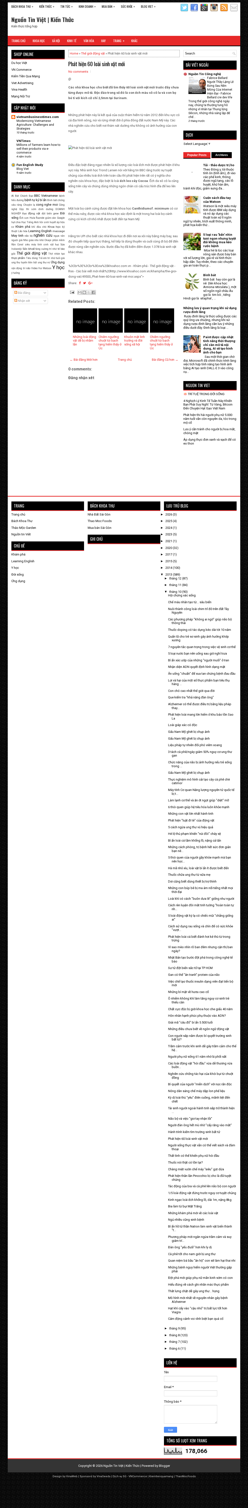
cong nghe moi (47, 204)
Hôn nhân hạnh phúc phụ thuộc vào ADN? (197, 1015)
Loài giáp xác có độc (182, 725)
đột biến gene (50, 213)
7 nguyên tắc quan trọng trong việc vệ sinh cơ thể (202, 647)
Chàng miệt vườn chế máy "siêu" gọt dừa (196, 1169)
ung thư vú (44, 262)
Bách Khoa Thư (21, 521)
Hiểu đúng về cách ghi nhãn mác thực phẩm (198, 1284)
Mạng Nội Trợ (20, 96)
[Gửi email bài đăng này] (79, 292)
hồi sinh (44, 222)
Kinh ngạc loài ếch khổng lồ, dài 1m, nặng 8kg (200, 1200)
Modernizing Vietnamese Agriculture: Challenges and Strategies (35, 124)
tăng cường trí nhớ (46, 248)
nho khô (39, 240)
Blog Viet (148, 6)
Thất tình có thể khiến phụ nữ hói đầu (193, 1155)
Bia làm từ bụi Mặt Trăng (185, 1206)
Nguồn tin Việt (21, 534)
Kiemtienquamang (161, 1476)
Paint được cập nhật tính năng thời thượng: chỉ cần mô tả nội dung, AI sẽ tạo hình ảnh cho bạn (219, 344)
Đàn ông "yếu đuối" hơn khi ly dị (190, 1247)
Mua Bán (108, 6)
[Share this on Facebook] (80, 283)
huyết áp (55, 222)
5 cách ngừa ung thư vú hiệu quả (190, 827)
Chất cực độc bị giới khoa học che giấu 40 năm (200, 1009)
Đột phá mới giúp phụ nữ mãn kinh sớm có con (200, 1278)
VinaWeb (72, 1476)
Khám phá (23, 226)
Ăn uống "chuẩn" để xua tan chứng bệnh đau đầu (201, 673)
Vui (40, 268)
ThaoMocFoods (185, 1476)
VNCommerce (138, 1476)
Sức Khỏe (128, 6)
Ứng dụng (58, 262)
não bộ (28, 235)
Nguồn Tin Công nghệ (204, 74)
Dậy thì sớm (27, 209)
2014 (169, 568)
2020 (169, 548)
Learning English (40, 231)
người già (17, 240)
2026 (169, 514)
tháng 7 (174, 1342)
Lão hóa (22, 231)
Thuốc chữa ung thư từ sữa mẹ (189, 874)
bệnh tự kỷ (31, 200)
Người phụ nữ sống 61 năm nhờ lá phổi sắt (197, 1056)
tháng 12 (175, 578)
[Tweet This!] (84, 283)
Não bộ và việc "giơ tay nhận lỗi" (190, 1118)
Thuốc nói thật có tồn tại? (185, 1162)
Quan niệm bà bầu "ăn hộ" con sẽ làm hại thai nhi (201, 1260)
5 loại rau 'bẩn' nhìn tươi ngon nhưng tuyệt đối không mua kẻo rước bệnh (219, 240)
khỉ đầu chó (38, 226)
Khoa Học (39, 40)
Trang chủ (125, 359)
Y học (58, 267)
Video (34, 268)
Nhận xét (23, 301)
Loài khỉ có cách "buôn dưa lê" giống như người (201, 898)
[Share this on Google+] (90, 283)
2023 (169, 534)
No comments (78, 71)
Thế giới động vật (93, 53)
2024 (169, 528)
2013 (169, 574)
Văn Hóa (89, 40)
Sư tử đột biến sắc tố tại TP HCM (190, 968)
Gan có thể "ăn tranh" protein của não (194, 975)
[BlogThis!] (84, 292)
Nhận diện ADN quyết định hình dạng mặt (196, 667)
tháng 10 (175, 592)
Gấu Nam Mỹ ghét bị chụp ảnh (189, 732)
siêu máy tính (33, 244)
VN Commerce (21, 69)
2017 (169, 554)
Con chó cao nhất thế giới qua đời (191, 691)
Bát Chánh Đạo (24, 195)
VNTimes (23, 141)
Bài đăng (23, 293)
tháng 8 (174, 1335)
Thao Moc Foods (100, 521)
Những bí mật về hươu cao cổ (188, 992)
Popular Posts (197, 155)
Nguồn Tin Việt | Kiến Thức (42, 19)
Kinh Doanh (87, 6)
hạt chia (16, 222)
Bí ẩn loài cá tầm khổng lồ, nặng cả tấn (194, 840)
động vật (34, 213)
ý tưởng (15, 272)
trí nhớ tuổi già (56, 258)
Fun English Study (29, 165)
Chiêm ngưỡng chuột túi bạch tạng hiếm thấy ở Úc (110, 342)
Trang (118, 40)
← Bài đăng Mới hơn (84, 359)
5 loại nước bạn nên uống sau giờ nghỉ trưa (197, 653)
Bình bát (52, 200)
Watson (47, 268)
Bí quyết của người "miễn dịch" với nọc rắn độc (200, 1084)
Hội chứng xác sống (182, 595)
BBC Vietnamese (46, 195)
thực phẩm (18, 258)
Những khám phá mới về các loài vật (193, 1213)
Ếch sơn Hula (27, 217)
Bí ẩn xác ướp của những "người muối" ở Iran (198, 660)
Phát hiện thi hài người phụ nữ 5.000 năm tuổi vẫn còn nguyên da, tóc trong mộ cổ (209, 418)
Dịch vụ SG (119, 1476)
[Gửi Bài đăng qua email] (71, 292)
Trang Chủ (18, 40)
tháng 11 (175, 585)
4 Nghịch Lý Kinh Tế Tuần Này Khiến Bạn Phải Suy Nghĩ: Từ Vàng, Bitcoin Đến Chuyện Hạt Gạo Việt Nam (207, 404)
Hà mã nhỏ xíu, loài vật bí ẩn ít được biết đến (198, 868)
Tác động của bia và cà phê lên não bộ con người (202, 1186)
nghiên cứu (43, 235)
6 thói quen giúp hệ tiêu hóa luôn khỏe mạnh (198, 807)
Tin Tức (66, 6)
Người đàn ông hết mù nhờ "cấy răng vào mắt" (200, 1125)
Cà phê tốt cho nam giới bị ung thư (192, 1254)
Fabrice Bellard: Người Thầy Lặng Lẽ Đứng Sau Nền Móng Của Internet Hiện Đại (220, 85)
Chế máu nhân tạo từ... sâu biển (189, 602)
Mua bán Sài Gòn (99, 528)
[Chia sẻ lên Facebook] (93, 292)
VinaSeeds (103, 1476)
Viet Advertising (22, 83)
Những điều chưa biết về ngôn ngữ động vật (198, 1029)
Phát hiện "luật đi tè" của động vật (191, 820)
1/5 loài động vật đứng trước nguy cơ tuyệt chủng (202, 1193)
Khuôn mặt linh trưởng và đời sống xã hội (134, 340)
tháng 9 (174, 1328)
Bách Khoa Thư (22, 6)
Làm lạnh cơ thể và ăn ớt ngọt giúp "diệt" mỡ (198, 800)
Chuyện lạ (29, 204)
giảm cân (50, 217)
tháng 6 (174, 1348)
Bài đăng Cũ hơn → (165, 359)
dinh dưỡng (46, 209)
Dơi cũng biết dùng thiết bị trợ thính (192, 881)
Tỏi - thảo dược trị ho (218, 165)
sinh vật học (51, 244)
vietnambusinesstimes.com (37, 117)
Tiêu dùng (32, 258)
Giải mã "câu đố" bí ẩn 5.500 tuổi (190, 1022)
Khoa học (54, 226)
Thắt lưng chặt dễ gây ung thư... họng (193, 1291)
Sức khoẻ (28, 248)
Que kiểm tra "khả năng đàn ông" (191, 697)
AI (12, 195)
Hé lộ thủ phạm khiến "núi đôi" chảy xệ (194, 834)
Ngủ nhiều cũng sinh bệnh (186, 1219)
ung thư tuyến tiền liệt (24, 262)
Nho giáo (28, 240)
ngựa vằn (59, 235)
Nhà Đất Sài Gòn (99, 514)
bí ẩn (43, 200)
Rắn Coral (17, 244)
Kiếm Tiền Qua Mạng (25, 76)
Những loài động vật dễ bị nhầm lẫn (84, 340)
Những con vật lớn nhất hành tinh (190, 813)
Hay (103, 40)
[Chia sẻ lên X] (88, 292)
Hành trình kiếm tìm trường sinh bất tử (194, 1132)
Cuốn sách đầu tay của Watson (217, 199)
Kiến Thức (46, 6)
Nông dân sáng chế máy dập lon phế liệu (196, 1091)
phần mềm (58, 240)
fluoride (40, 217)
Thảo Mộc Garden (23, 528)
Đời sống (17, 574)
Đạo (24, 213)
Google (61, 217)
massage (59, 231)
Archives (221, 155)
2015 (169, 561)
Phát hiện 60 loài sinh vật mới (96, 64)
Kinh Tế (71, 40)
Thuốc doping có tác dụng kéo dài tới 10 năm (199, 630)
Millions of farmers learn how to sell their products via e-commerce (38, 148)
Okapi (47, 240)
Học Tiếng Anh (30, 222)
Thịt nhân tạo (56, 253)
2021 (169, 541)
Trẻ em (43, 258)
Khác (134, 40)
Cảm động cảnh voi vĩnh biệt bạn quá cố (195, 1318)
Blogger (164, 1466)
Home (74, 53)
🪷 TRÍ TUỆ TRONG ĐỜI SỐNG (204, 394)
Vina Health (19, 89)
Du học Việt (19, 63)
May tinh (17, 235)
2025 (169, 521)
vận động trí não (20, 268)
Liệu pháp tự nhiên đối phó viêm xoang (195, 745)
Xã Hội (56, 40)
